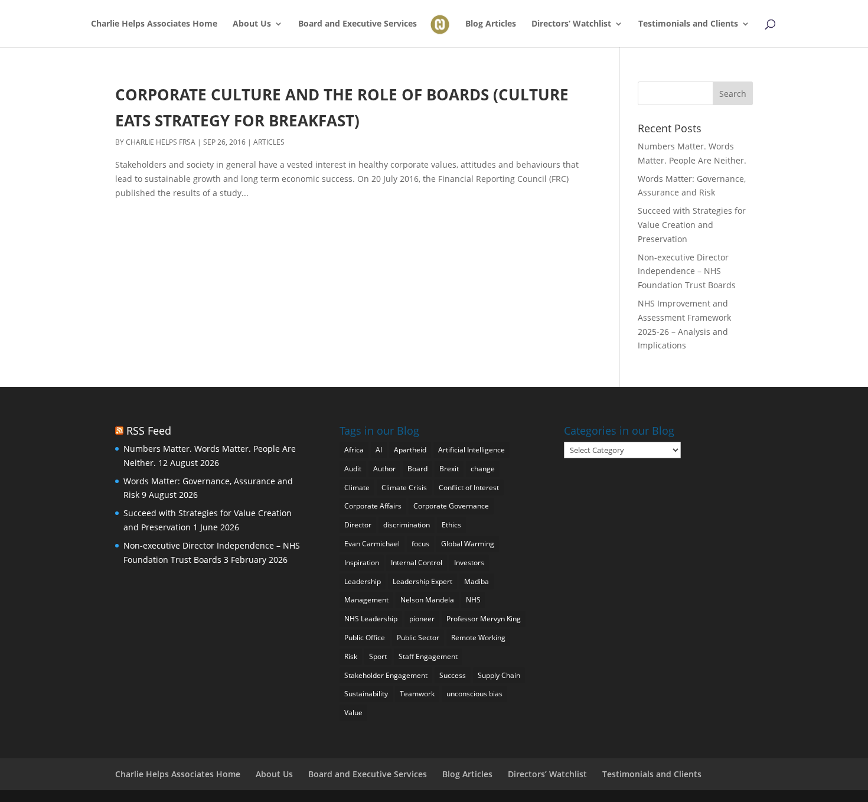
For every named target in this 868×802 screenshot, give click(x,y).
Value (353, 713)
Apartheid (410, 450)
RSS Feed (148, 430)
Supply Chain (499, 675)
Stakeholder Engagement (386, 675)
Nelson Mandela (427, 600)
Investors (469, 563)
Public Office (364, 638)
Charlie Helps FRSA (160, 142)
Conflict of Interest (469, 487)
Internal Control (416, 563)
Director (357, 525)
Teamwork (417, 694)
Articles (269, 142)
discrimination (406, 525)
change (483, 469)
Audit (352, 469)
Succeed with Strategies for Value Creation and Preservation (692, 224)
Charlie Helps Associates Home (154, 24)
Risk (350, 656)
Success (452, 675)
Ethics (451, 525)
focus (420, 544)
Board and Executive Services (357, 24)
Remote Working (478, 638)
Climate (357, 487)
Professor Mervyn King (483, 619)
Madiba (476, 581)
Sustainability (366, 694)
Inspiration (361, 563)
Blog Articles (490, 24)
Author (384, 469)
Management (366, 600)
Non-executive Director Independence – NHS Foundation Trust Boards (687, 271)
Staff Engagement (428, 656)
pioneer (422, 619)
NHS (473, 600)
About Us (252, 24)
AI (379, 450)
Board (417, 469)
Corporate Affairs (373, 506)
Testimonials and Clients (688, 24)
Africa (354, 450)
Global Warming (467, 544)
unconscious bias (474, 694)
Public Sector (418, 638)
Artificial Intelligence (471, 450)
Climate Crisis (404, 487)
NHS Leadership (370, 619)
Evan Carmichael (372, 544)
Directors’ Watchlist (571, 24)
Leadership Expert (422, 581)
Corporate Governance (451, 506)
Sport (378, 656)
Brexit (449, 469)
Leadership (362, 581)
